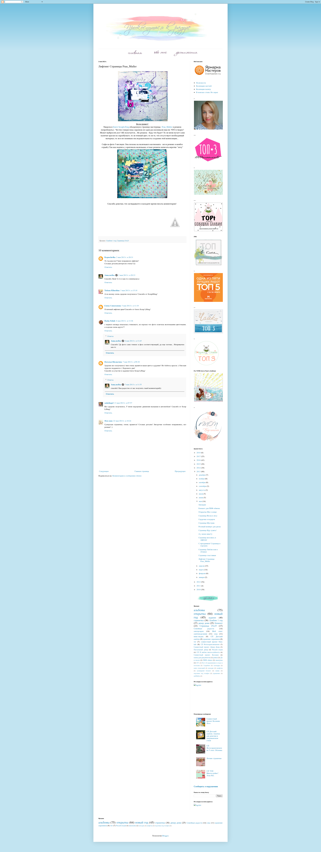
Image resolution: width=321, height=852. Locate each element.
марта (201, 569)
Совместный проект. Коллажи (206, 655)
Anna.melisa (109, 275)
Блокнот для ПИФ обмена (209, 508)
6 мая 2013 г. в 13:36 (124, 321)
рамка (215, 657)
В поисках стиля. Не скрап (207, 92)
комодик (211, 668)
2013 (199, 471)
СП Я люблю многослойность (208, 652)
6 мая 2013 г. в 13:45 (133, 341)
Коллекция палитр (203, 89)
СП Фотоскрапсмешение (210, 644)
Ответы (110, 336)
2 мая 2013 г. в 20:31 (124, 257)
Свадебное (206, 665)
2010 (199, 589)
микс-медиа (198, 636)
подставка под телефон (201, 673)
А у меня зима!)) (205, 534)
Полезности (201, 82)
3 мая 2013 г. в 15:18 (128, 290)
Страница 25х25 (123, 241)
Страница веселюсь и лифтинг (207, 538)
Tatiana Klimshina (112, 290)
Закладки (202, 504)
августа (202, 490)
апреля (202, 566)
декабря (202, 475)
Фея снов (108, 420)
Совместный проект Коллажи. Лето (213, 720)
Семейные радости (204, 628)
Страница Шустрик (206, 523)
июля (201, 493)
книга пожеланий (199, 668)
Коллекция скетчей (204, 86)
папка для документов (202, 657)
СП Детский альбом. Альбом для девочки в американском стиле (213, 736)
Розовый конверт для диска (209, 526)
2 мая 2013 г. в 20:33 (126, 275)
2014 (199, 467)
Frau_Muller (167, 127)
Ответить (108, 267)
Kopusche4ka (109, 257)
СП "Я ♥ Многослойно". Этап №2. (213, 773)
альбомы (199, 610)
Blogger (165, 835)
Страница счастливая (207, 555)
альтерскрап (199, 631)
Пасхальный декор (201, 650)
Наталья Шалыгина (113, 361)
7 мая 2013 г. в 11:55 (133, 384)
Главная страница (142, 471)
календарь (217, 665)
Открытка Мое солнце (207, 512)
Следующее (104, 471)
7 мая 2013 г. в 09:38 (131, 362)
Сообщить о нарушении (206, 786)
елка (216, 633)
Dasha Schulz (109, 320)
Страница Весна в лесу (207, 515)
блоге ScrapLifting (121, 127)
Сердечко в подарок (206, 519)
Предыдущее (180, 471)
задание (212, 617)
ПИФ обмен (207, 660)
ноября (202, 478)
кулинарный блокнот (204, 671)
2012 (199, 582)
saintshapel (108, 402)
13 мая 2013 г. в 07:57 (123, 403)
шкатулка (219, 660)
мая (200, 501)
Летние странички (214, 758)
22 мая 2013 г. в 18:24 (122, 420)
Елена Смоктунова (112, 305)
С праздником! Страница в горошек (209, 544)
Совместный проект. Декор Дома (207, 647)
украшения (216, 673)
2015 (199, 464)
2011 (199, 585)
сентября (203, 486)
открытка (200, 614)
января (202, 577)
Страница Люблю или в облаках (208, 550)
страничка (199, 620)
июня (201, 497)
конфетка (220, 668)
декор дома (203, 622)
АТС (197, 663)
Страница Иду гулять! (207, 530)
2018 (199, 452)
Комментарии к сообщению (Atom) (126, 475)
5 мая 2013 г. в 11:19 (130, 305)
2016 (199, 460)
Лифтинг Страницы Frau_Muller (206, 560)
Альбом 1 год (111, 241)
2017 (199, 456)
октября (202, 482)
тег (195, 641)
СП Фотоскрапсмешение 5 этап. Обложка (214, 747)
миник (217, 671)
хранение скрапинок (211, 639)
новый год (141, 822)
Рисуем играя (217, 650)
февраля (202, 573)
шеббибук (197, 676)
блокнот (219, 622)
